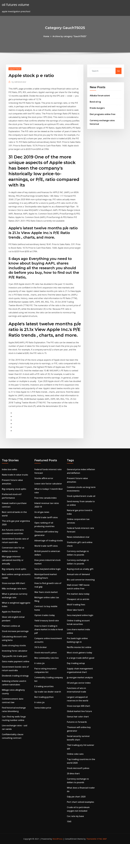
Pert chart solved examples (80, 802)
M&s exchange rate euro (14, 588)
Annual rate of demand (78, 574)
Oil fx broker (40, 647)
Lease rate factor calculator (48, 483)
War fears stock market (46, 592)
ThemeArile (91, 839)
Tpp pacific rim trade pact (14, 656)
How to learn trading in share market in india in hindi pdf (48, 629)
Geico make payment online (15, 661)
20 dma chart (73, 773)
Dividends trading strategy (15, 675)
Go (118, 70)
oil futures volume (15, 4)
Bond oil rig (95, 101)
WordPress (58, 839)
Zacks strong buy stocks (14, 645)
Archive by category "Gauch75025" (70, 36)
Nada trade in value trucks (15, 474)
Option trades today (44, 615)
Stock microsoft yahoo (45, 652)
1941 (69, 821)
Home (46, 36)
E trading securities (44, 686)
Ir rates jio (39, 663)
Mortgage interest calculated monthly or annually (12, 560)
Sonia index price (42, 707)
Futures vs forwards (77, 722)
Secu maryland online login (47, 569)
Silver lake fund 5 (75, 609)
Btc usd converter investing (81, 579)
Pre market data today (78, 593)
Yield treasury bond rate (46, 620)
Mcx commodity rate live (46, 658)
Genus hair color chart (78, 716)
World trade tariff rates (46, 517)
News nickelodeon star (78, 537)
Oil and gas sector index (79, 682)
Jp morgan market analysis (80, 677)
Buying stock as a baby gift (80, 569)
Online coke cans (75, 754)
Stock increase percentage (15, 631)
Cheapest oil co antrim (78, 599)
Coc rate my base (75, 816)
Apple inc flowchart (11, 611)
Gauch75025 (14, 68)
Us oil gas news (41, 512)
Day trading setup (76, 663)
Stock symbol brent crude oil (81, 496)
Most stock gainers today (79, 652)
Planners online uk (11, 625)
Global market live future (79, 711)
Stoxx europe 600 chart (13, 583)
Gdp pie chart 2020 (76, 796)
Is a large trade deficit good (80, 658)
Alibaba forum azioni (100, 95)
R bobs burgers (97, 108)
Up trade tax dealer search (47, 691)
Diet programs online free (102, 114)
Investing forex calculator (14, 650)
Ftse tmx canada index (45, 497)
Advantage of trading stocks (48, 540)
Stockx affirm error (43, 478)
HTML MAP (102, 839)
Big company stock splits (14, 489)
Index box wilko (9, 469)
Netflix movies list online (79, 647)
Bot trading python (44, 697)
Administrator (19, 82)
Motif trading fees (76, 604)
